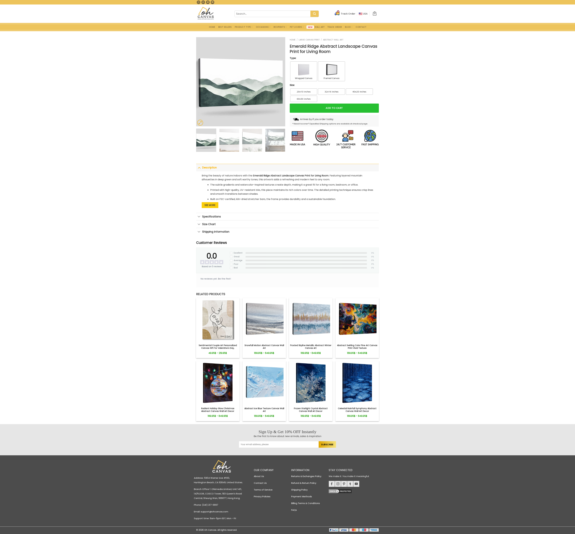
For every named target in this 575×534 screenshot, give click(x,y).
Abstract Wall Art (333, 39)
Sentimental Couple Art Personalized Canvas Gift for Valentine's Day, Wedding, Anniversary (218, 348)
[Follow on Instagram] (198, 2)
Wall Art (320, 26)
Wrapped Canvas (303, 78)
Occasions (262, 26)
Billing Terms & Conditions (305, 503)
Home (212, 26)
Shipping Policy (299, 489)
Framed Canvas (331, 78)
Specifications (211, 216)
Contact (361, 26)
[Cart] (375, 13)
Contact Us (260, 483)
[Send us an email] (203, 2)
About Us (259, 476)
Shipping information (215, 232)
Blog (348, 26)
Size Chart (209, 224)
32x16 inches (331, 91)
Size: (292, 85)
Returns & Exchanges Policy (306, 476)
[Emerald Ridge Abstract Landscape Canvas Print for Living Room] (218, 320)
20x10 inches (304, 91)
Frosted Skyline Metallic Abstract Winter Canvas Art (310, 346)
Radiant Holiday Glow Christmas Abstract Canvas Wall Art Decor (217, 409)
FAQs (294, 510)
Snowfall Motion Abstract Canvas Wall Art (264, 346)
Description (209, 167)
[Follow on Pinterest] (208, 2)
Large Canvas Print (309, 39)
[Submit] (314, 14)
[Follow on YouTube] (212, 2)
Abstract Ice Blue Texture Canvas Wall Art (264, 409)
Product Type (243, 26)
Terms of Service (263, 489)
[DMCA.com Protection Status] (355, 491)
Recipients (279, 26)
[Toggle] (199, 167)
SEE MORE (210, 205)
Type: (293, 58)
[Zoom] (200, 123)
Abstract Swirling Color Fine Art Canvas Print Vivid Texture (357, 346)
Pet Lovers (296, 26)
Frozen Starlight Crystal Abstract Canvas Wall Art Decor (311, 409)
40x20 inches (359, 91)
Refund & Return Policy (303, 483)
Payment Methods (301, 496)
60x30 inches (304, 98)
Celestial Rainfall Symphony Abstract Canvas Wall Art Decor (357, 409)
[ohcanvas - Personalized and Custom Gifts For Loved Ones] (205, 14)
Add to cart (334, 108)
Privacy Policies (262, 496)
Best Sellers (225, 26)
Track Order (334, 26)
